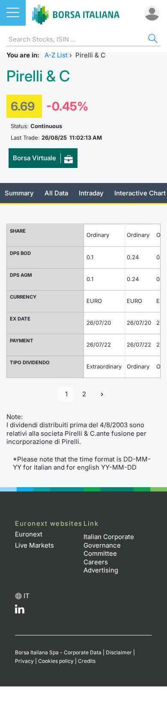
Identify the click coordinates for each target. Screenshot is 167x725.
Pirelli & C (38, 76)
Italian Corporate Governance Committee (109, 545)
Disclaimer (119, 652)
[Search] (152, 39)
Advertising (101, 570)
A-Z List (56, 55)
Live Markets (34, 545)
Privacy (24, 661)
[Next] (102, 394)
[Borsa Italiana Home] (76, 13)
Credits (86, 661)
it (27, 596)
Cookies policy (56, 661)
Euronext (28, 534)
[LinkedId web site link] (19, 611)
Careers (96, 562)
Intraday (91, 193)
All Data (56, 193)
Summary (19, 193)
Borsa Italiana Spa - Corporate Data (58, 652)
